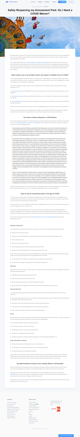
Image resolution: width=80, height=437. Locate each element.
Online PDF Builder (33, 406)
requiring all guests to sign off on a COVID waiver (29, 122)
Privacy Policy (31, 422)
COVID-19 (33, 6)
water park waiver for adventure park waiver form (38, 62)
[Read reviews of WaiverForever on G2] (55, 408)
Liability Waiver (39, 6)
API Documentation (33, 419)
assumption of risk (18, 101)
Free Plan (31, 411)
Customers (47, 1)
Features (33, 1)
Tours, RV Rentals (10, 412)
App (30, 412)
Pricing (40, 1)
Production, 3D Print (11, 417)
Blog (51, 404)
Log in (71, 1)
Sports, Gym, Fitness (11, 414)
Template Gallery (32, 404)
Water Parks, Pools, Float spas (13, 409)
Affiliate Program (32, 417)
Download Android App (55, 402)
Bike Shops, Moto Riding (12, 411)
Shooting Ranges (10, 416)
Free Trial (62, 1)
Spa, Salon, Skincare (11, 404)
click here (25, 381)
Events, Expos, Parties (11, 402)
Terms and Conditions (33, 421)
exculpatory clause (18, 91)
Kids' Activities (10, 406)
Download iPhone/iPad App (56, 401)
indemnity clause (18, 96)
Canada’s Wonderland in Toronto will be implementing (43, 217)
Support (54, 1)
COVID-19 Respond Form (34, 407)
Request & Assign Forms (34, 409)
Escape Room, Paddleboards (13, 407)
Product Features (32, 402)
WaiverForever (13, 374)
